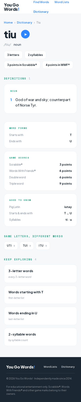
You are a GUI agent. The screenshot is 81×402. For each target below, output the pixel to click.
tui (27, 245)
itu (43, 245)
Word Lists (61, 2)
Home (8, 22)
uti (11, 245)
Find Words (41, 2)
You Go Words (11, 7)
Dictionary (41, 11)
